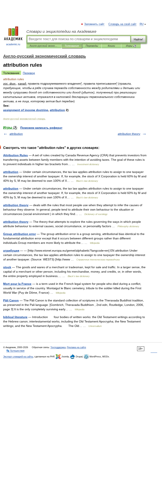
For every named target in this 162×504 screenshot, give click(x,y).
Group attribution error (19, 234)
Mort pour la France (17, 283)
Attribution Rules (15, 155)
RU (141, 24)
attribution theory (129, 133)
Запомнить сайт (94, 24)
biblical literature (15, 317)
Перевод (29, 73)
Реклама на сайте (76, 347)
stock (7, 267)
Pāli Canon (11, 300)
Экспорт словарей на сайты (18, 356)
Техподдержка (58, 347)
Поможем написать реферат (41, 127)
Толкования (72, 45)
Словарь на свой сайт (122, 24)
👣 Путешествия (15, 350)
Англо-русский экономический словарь (44, 45)
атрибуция (11, 250)
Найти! (138, 39)
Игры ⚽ (131, 45)
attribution (16, 133)
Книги (111, 45)
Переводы (92, 45)
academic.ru (13, 44)
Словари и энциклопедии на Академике (61, 31)
